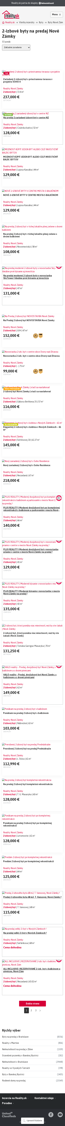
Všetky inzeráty (26, 22)
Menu (55, 14)
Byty (41, 22)
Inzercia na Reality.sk (14, 1098)
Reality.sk (10, 22)
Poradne (7, 1103)
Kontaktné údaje (44, 1098)
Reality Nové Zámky (13, 88)
